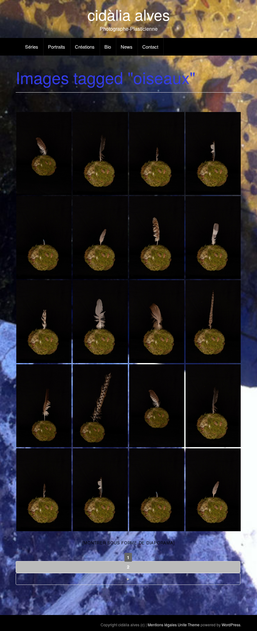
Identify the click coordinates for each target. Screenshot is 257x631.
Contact (150, 46)
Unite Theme (189, 624)
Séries (31, 46)
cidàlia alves (128, 14)
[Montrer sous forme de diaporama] (128, 543)
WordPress (231, 624)
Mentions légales (162, 624)
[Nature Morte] (156, 405)
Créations (85, 46)
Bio (107, 46)
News (127, 46)
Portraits (56, 46)
